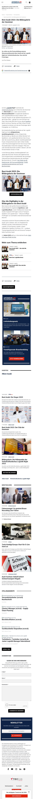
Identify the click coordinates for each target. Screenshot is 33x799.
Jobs (26, 786)
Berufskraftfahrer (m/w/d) (11, 619)
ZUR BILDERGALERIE (16, 194)
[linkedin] (20, 769)
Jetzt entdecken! (16, 796)
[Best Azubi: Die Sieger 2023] (16, 384)
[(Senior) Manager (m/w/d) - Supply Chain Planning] (14, 606)
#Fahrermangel (12, 505)
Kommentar (5, 684)
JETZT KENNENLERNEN (16, 358)
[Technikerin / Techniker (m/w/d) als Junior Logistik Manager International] (16, 636)
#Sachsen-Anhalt (12, 574)
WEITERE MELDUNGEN (9, 472)
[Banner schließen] (28, 791)
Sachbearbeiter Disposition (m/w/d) (15, 629)
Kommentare (8, 66)
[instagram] (16, 769)
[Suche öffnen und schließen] (26, 2)
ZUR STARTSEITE (8, 287)
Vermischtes (17, 14)
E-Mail (3, 672)
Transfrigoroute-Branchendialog (16, 350)
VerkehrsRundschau (7, 110)
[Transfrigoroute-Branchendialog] (16, 337)
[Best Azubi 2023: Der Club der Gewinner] (16, 414)
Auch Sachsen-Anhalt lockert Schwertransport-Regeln (13, 578)
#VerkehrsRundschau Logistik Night (20, 478)
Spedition (28, 121)
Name (3, 678)
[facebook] (8, 769)
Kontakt (19, 786)
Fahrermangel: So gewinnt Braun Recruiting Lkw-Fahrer (14, 509)
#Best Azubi (7, 374)
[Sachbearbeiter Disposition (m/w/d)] (11, 626)
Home (3, 14)
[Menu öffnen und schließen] (3, 2)
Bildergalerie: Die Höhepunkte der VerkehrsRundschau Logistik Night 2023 (15, 462)
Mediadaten (9, 786)
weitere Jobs (6, 649)
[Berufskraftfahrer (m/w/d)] (9, 617)
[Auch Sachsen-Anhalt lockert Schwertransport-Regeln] (16, 564)
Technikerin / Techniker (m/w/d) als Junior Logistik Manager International (16, 640)
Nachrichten (9, 14)
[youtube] (12, 769)
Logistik (9, 108)
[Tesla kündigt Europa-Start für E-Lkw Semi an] (16, 531)
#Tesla (10, 541)
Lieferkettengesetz (11, 321)
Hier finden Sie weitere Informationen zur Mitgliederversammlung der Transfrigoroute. (14, 353)
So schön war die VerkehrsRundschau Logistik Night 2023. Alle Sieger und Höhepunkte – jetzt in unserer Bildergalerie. (15, 467)
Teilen (17, 66)
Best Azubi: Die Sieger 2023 (12, 397)
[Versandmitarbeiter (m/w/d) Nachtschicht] (12, 595)
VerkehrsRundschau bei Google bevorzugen (16, 70)
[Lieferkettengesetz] (16, 309)
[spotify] (24, 769)
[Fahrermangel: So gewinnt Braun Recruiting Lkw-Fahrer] (16, 495)
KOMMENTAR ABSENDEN (16, 711)
